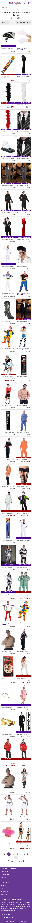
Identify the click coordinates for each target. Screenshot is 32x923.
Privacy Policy (5, 894)
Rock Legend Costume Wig (23, 266)
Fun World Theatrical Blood (22, 376)
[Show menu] (3, 3)
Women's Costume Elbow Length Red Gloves (23, 239)
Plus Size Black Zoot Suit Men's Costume (23, 321)
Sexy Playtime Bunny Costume (22, 843)
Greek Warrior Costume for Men (7, 817)
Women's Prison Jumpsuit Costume (8, 486)
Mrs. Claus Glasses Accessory (6, 707)
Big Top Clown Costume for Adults (8, 348)
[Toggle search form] (25, 3)
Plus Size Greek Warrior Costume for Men (23, 817)
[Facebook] (1, 918)
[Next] (16, 857)
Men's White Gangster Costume (7, 513)
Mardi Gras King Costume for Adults (23, 513)
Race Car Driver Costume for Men (8, 459)
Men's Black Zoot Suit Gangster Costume (7, 239)
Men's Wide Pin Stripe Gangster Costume (7, 185)
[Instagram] (4, 918)
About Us (4, 885)
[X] (9, 918)
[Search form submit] (29, 7)
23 (28, 854)
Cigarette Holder (6, 76)
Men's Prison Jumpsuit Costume (22, 459)
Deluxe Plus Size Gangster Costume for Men (22, 212)
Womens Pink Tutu (6, 843)
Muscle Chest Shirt (22, 405)
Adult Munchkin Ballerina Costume (23, 707)
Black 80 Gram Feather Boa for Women (7, 104)
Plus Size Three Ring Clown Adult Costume (22, 623)
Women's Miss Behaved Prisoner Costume (23, 790)
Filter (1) (4, 22)
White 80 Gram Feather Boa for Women (23, 104)
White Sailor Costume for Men (8, 266)
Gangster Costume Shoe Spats (8, 158)
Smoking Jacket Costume (8, 761)
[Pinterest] (12, 918)
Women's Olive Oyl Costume (6, 405)
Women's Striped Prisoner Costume (8, 594)
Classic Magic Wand (7, 540)
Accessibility (5, 891)
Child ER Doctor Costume (23, 594)
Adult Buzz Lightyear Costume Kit (7, 623)
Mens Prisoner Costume (7, 567)
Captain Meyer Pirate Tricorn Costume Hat (7, 48)
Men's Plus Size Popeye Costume (23, 293)
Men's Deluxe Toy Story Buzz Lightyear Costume (8, 293)
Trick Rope (4, 678)
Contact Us (4, 871)
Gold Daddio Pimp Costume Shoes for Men (8, 734)
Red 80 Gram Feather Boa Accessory (7, 131)
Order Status (5, 874)
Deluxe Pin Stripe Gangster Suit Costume (7, 212)
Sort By (22, 22)
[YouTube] (7, 918)
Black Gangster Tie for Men (23, 131)
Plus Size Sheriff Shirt (7, 790)
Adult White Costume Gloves (22, 48)
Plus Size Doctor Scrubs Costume (23, 432)
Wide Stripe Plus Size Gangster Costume (22, 185)
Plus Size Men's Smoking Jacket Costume (23, 761)
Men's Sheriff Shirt (6, 651)
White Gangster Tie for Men (23, 158)
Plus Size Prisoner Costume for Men (21, 567)
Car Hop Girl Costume (7, 376)
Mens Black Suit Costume (23, 734)
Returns (3, 877)
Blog (2, 888)
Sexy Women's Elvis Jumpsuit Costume (22, 678)
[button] (29, 3)
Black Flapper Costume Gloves (23, 76)
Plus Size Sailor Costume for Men (23, 540)
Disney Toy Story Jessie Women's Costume (23, 348)
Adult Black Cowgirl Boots (7, 321)
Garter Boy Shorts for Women (22, 486)
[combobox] (14, 7)
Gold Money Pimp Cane (8, 432)
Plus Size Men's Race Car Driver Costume (23, 651)
